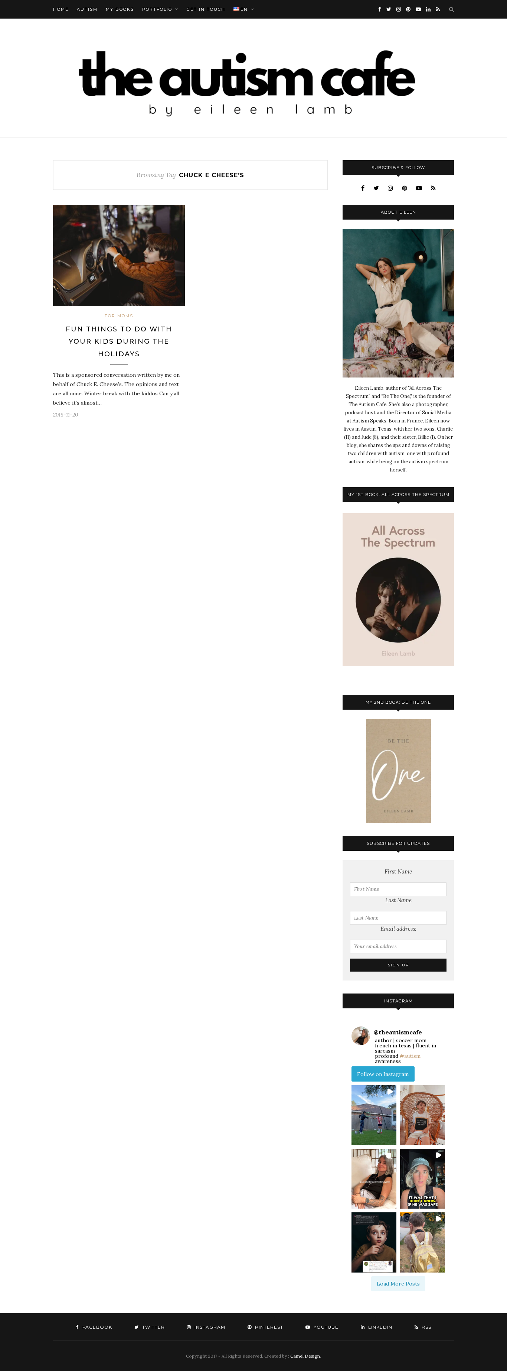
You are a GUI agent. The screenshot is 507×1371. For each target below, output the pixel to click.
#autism (410, 1056)
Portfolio (157, 9)
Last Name (398, 900)
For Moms (119, 315)
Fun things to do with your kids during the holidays (119, 341)
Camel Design (305, 1356)
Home (61, 9)
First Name (398, 871)
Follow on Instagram (383, 1074)
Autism (87, 9)
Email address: (398, 928)
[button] (373, 1115)
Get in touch (206, 9)
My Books (120, 9)
